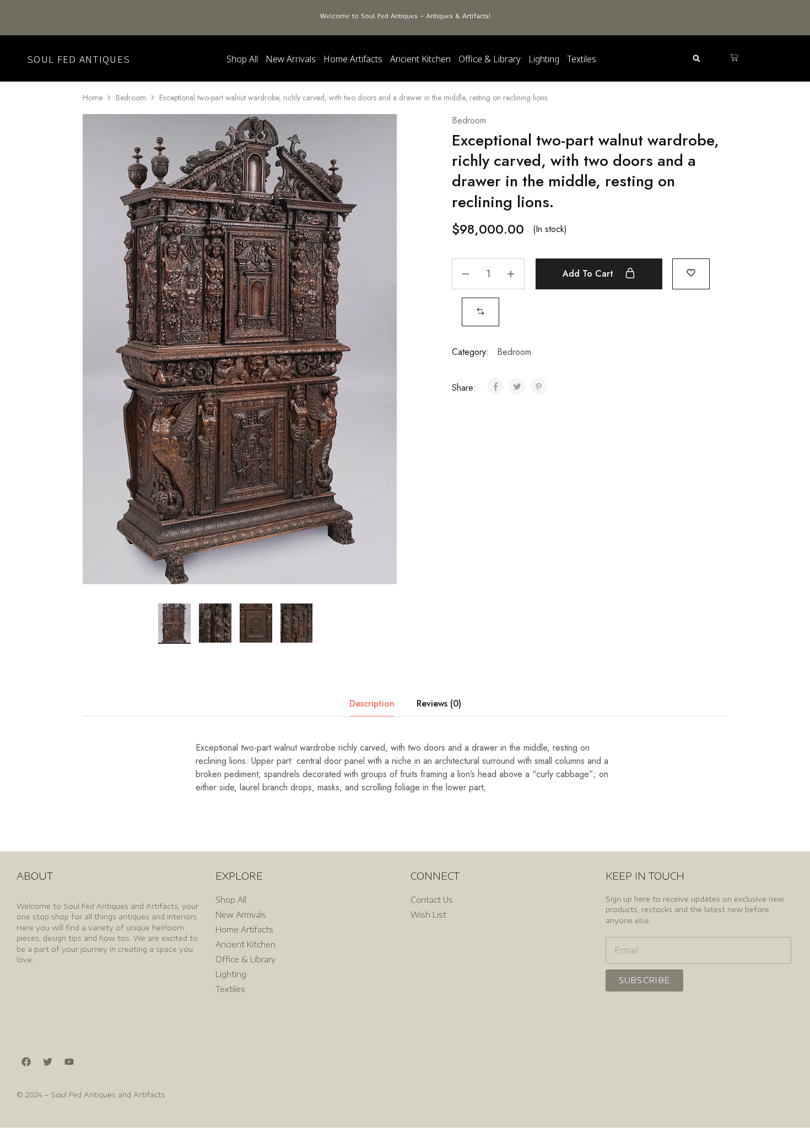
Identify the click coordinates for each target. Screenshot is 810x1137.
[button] (696, 58)
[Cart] (734, 58)
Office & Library (489, 59)
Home (92, 97)
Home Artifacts (352, 59)
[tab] (372, 704)
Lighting (543, 59)
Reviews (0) (439, 703)
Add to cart (589, 273)
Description (372, 703)
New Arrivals (291, 59)
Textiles (581, 59)
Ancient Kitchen (420, 59)
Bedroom (131, 97)
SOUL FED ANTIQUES (78, 59)
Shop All (242, 59)
